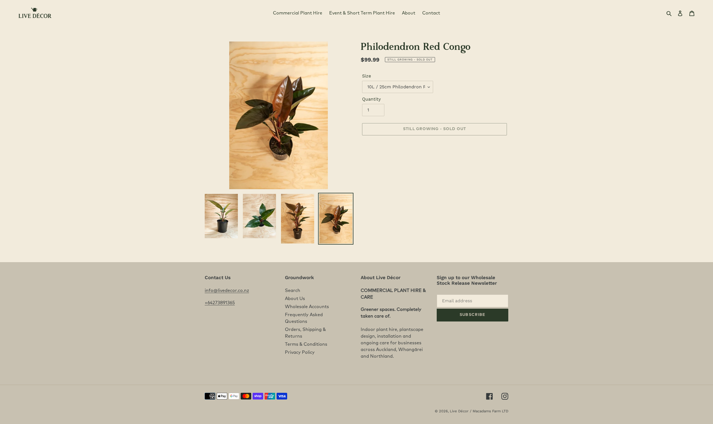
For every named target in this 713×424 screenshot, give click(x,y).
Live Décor (459, 411)
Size (366, 76)
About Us (295, 298)
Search (292, 290)
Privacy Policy (300, 352)
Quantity (371, 99)
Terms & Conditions (306, 344)
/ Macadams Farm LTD (489, 411)
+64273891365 (220, 303)
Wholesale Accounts (307, 306)
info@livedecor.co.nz (227, 290)
